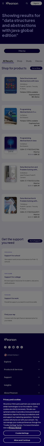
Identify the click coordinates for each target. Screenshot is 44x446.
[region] (22, 420)
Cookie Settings (22, 433)
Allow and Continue (22, 440)
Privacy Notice (15, 428)
